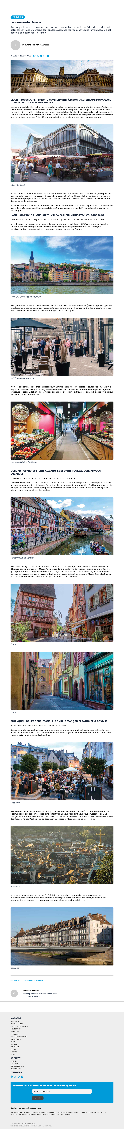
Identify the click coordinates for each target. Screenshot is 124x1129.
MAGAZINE (14, 1061)
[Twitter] (38, 56)
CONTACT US (16, 1069)
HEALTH (13, 1042)
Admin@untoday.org (31, 1108)
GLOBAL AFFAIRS (17, 1024)
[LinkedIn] (41, 56)
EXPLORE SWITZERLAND (19, 1037)
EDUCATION (15, 1047)
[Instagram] (19, 1076)
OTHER (13, 1055)
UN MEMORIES (16, 1039)
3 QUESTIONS (16, 1029)
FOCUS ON (38, 980)
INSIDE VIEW (15, 1032)
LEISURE (13, 1049)
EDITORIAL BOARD (17, 1066)
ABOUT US (14, 1064)
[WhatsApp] (44, 56)
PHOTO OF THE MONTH (19, 1026)
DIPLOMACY (15, 1034)
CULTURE (14, 1044)
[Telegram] (48, 56)
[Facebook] (34, 56)
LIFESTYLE (14, 1052)
